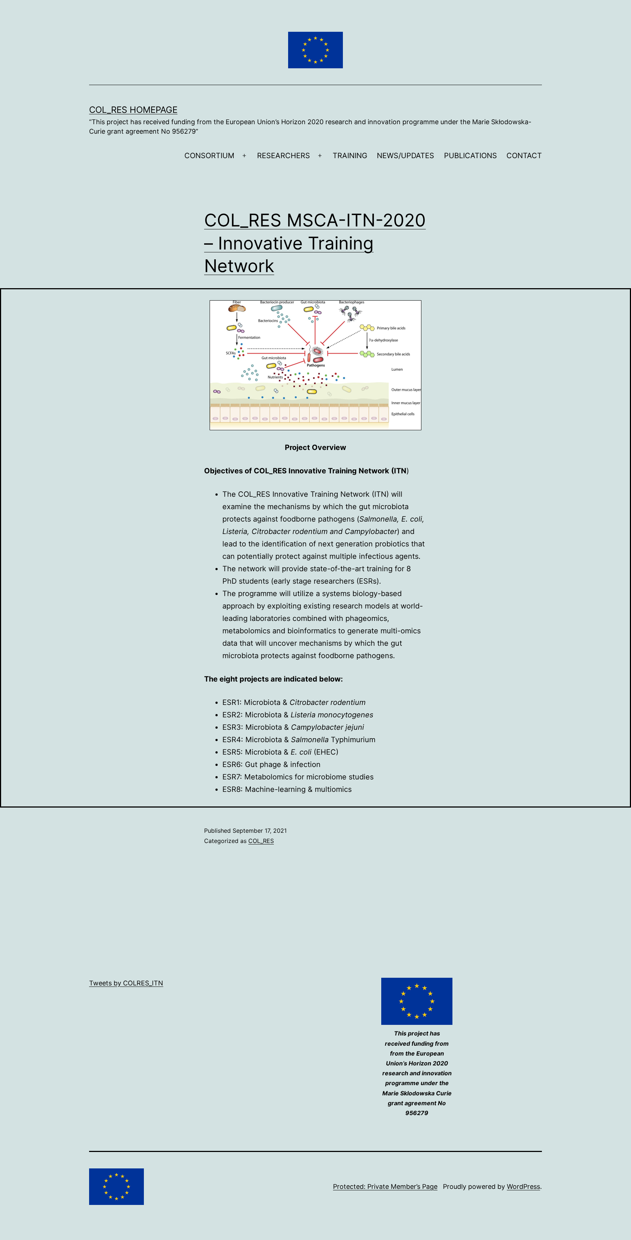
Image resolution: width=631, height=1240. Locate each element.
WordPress (523, 1186)
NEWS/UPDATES (405, 155)
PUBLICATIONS (470, 155)
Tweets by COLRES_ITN (126, 983)
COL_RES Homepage (133, 109)
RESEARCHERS (283, 155)
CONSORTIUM (209, 155)
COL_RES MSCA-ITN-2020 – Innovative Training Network (315, 242)
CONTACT (524, 155)
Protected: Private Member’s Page (385, 1186)
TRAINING (350, 155)
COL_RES (261, 840)
